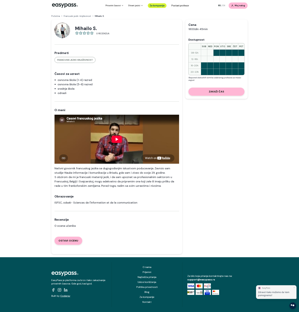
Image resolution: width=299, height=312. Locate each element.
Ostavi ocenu (68, 240)
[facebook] (53, 290)
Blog (147, 292)
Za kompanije (157, 5)
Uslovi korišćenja (147, 282)
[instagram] (59, 290)
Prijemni (147, 272)
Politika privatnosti (147, 287)
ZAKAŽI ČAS (216, 91)
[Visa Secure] (207, 292)
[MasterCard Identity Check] (215, 292)
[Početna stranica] (64, 5)
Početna (55, 16)
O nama (147, 267)
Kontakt (147, 302)
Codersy (65, 296)
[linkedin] (66, 290)
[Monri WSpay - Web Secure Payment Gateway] (199, 292)
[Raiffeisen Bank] (190, 292)
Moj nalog (240, 5)
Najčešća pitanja (147, 277)
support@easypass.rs (201, 279)
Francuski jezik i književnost (77, 16)
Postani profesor (180, 5)
